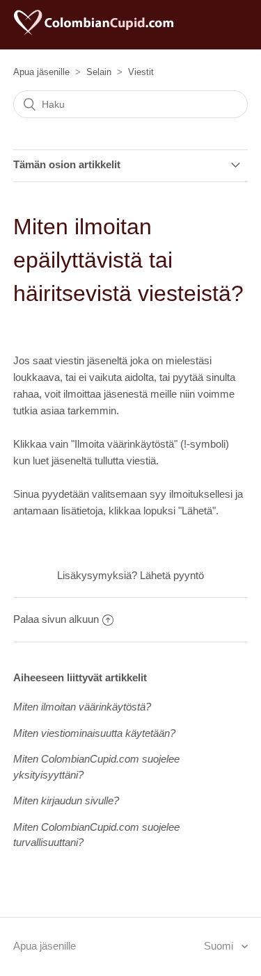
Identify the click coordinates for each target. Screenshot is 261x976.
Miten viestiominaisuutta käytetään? (94, 733)
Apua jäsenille (41, 72)
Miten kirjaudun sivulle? (66, 800)
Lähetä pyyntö (172, 575)
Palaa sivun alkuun (56, 619)
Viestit (141, 72)
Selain (98, 72)
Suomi (220, 946)
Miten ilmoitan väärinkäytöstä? (82, 707)
